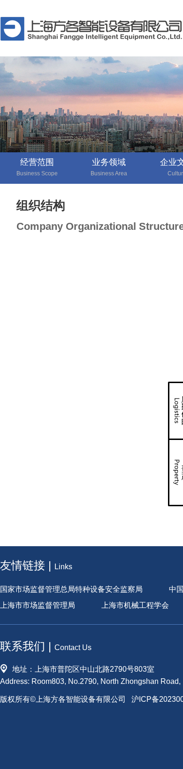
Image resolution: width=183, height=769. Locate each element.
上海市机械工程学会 (135, 606)
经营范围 (37, 167)
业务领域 (109, 167)
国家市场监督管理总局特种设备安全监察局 (71, 590)
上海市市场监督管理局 (37, 606)
